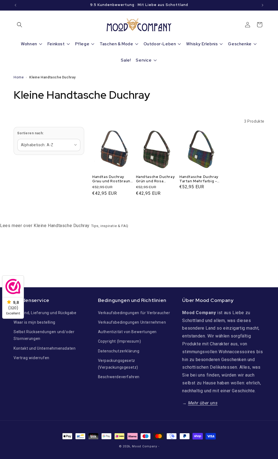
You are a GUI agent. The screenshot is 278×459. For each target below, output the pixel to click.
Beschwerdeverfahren (119, 377)
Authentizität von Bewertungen (127, 332)
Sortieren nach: (30, 133)
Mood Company (144, 446)
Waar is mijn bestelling (34, 322)
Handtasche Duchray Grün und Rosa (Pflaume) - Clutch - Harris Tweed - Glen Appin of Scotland (155, 179)
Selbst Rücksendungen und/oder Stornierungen (44, 335)
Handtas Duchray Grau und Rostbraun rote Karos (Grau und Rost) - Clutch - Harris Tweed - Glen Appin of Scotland (112, 179)
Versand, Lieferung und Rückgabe (45, 313)
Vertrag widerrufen (31, 358)
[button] (20, 25)
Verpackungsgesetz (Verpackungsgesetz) (118, 363)
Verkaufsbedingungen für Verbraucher (134, 313)
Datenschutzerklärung (119, 351)
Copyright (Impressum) (119, 341)
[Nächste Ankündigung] (262, 5)
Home (19, 77)
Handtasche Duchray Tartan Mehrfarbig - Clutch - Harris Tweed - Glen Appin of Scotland (200, 179)
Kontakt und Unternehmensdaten (44, 348)
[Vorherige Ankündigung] (15, 5)
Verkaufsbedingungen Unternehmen (132, 322)
